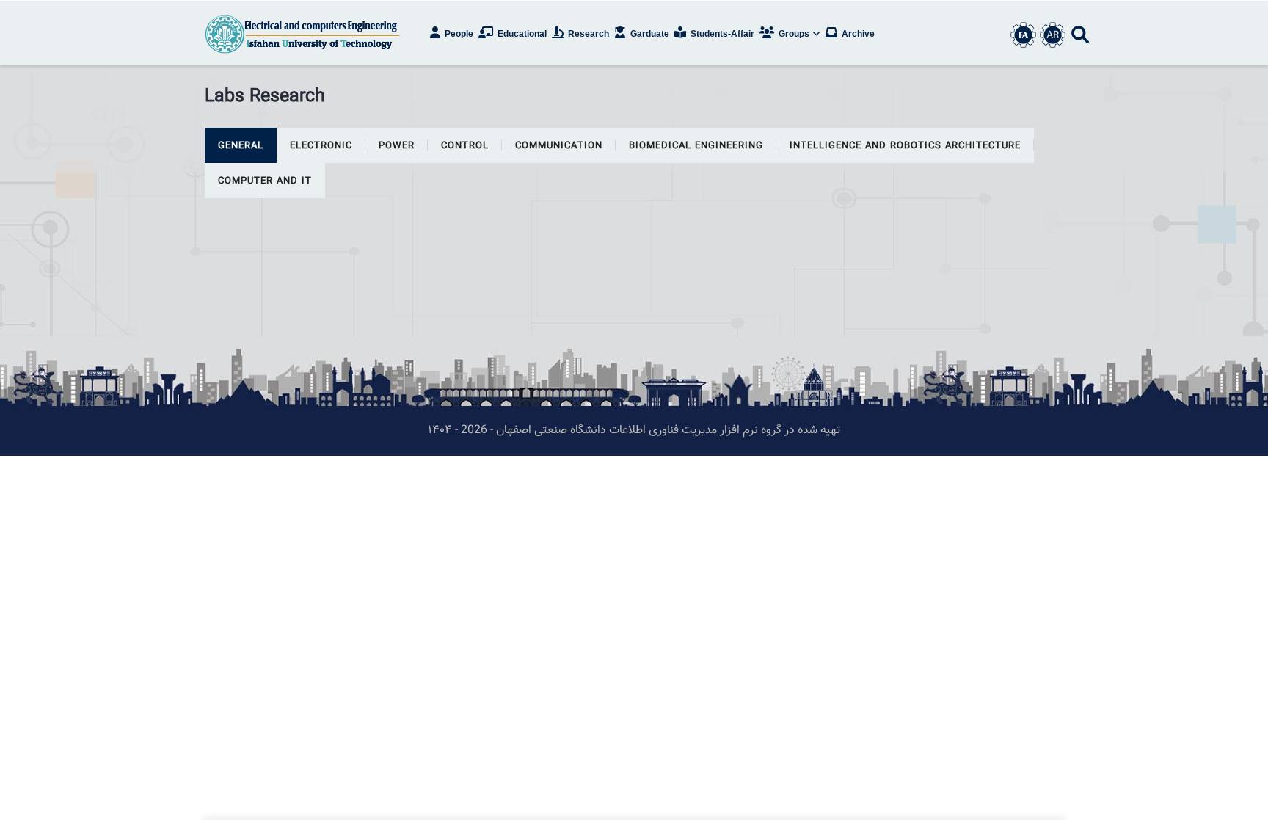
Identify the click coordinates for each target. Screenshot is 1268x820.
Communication (558, 146)
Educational (521, 34)
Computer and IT (265, 181)
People (457, 34)
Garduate (648, 34)
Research (587, 34)
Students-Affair (721, 34)
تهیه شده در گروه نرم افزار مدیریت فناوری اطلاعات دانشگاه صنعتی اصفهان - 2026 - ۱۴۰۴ (634, 430)
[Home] (304, 33)
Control (465, 146)
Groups (794, 34)
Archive (857, 34)
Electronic (321, 146)
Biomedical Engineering (696, 146)
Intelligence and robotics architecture (905, 146)
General (240, 146)
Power (397, 146)
